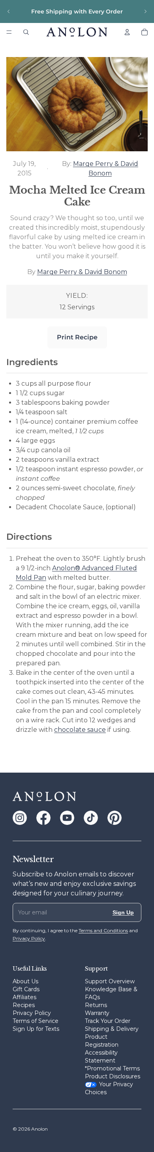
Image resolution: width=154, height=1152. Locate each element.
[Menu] (9, 32)
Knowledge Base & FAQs (111, 993)
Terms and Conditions (103, 930)
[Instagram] (20, 818)
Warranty (97, 1013)
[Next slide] (145, 11)
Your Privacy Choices (109, 1088)
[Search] (26, 32)
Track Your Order (107, 1020)
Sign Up (123, 912)
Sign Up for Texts (36, 1028)
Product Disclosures (112, 1076)
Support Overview (110, 981)
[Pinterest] (114, 818)
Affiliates (24, 997)
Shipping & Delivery (112, 1028)
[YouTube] (67, 818)
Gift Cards (26, 989)
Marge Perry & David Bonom (82, 272)
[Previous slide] (8, 11)
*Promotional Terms (112, 1068)
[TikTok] (91, 818)
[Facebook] (43, 818)
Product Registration (101, 1040)
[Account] (127, 32)
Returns (96, 1005)
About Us (25, 981)
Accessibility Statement (101, 1056)
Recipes (24, 1005)
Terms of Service (35, 1020)
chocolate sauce (80, 729)
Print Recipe (77, 337)
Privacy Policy (32, 1013)
